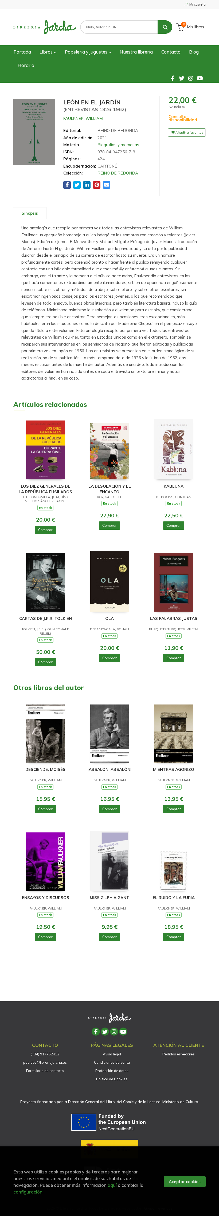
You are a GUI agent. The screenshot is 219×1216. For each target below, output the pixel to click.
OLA (109, 618)
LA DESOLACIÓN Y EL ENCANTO (109, 489)
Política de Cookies (111, 1079)
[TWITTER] (182, 78)
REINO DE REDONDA (117, 173)
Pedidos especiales (178, 1054)
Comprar (45, 530)
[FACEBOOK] (173, 78)
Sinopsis (30, 213)
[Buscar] (165, 27)
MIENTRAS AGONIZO (173, 769)
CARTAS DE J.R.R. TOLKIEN (45, 618)
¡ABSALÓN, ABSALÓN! (109, 769)
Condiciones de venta (112, 1062)
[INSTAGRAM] (191, 78)
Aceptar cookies (185, 1181)
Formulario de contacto (45, 1071)
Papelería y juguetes (86, 52)
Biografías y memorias (118, 144)
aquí (112, 1185)
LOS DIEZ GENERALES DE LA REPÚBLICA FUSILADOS (45, 489)
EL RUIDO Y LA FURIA (174, 897)
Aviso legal (112, 1054)
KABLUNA (173, 486)
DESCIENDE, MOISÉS (45, 769)
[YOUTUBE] (200, 78)
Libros (47, 52)
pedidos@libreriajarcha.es (45, 1062)
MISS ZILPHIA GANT (109, 897)
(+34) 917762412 (45, 1054)
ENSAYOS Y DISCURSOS (45, 897)
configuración (27, 1192)
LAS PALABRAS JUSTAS (173, 618)
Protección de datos (111, 1071)
